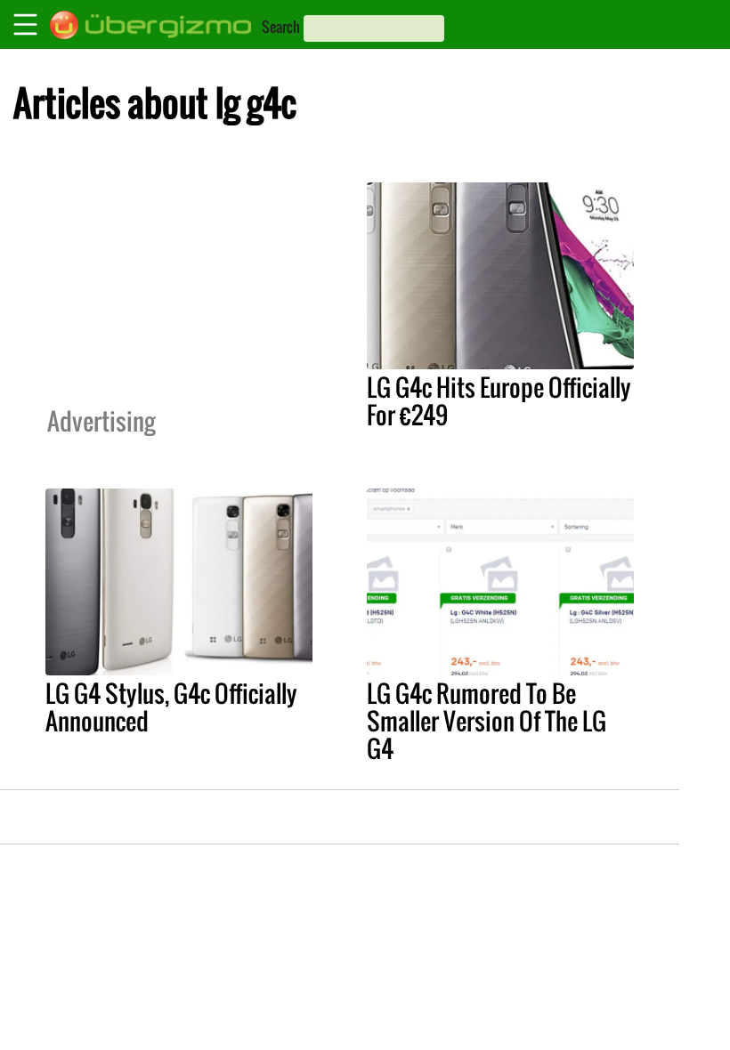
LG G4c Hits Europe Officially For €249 (499, 400)
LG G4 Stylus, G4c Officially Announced (171, 707)
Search (281, 26)
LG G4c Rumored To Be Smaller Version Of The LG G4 (486, 720)
